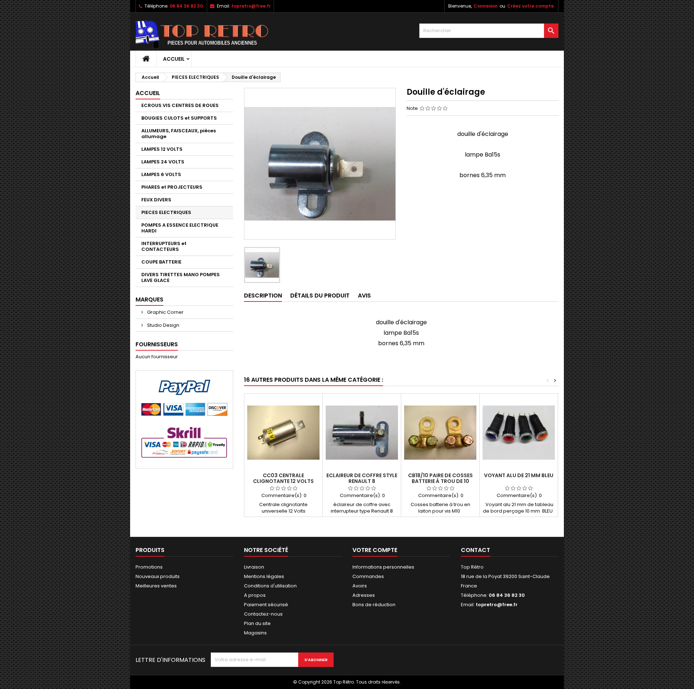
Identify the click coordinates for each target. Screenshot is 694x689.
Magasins (255, 632)
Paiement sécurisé (266, 604)
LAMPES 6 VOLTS (161, 174)
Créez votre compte (530, 6)
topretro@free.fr (251, 6)
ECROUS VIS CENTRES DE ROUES (180, 105)
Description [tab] (263, 295)
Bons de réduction (373, 604)
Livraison (254, 567)
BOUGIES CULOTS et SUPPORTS (179, 118)
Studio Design (162, 325)
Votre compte (374, 550)
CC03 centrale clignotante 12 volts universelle (283, 481)
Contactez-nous (263, 614)
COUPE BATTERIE (161, 261)
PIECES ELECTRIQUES (166, 212)
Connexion (486, 6)
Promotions (149, 567)
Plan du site (257, 623)
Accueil (174, 59)
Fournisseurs (157, 344)
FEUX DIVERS (156, 199)
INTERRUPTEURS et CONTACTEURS (164, 246)
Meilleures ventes (156, 585)
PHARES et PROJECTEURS (171, 187)
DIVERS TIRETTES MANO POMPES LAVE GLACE (180, 277)
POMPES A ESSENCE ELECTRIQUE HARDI (179, 228)
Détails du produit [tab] (320, 295)
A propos (255, 595)
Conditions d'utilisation (270, 585)
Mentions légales (264, 576)
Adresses (363, 595)
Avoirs (359, 585)
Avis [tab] (364, 295)
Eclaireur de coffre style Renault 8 (361, 478)
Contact (475, 550)
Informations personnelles (383, 567)
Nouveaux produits (158, 576)
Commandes (368, 576)
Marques (149, 299)
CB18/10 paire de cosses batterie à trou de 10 (440, 478)
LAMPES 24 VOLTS (162, 161)
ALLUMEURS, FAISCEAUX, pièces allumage (178, 133)
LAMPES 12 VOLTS (162, 149)
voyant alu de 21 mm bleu (518, 475)
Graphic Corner (165, 312)
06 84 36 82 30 (186, 6)
